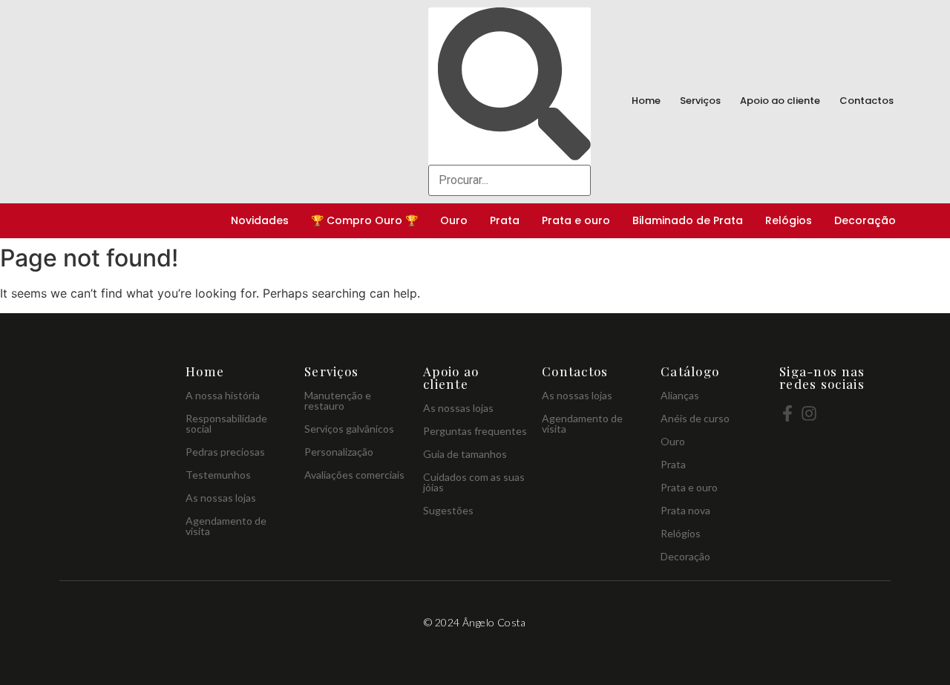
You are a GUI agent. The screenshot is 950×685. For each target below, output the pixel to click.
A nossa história (223, 395)
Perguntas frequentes (475, 431)
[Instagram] (809, 413)
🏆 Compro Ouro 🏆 (364, 220)
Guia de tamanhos (465, 454)
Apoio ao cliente (780, 101)
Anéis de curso (695, 418)
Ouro (454, 220)
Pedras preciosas (225, 451)
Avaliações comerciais (354, 474)
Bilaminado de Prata (687, 220)
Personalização (338, 451)
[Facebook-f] (787, 413)
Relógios (788, 220)
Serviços (700, 101)
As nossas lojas (221, 497)
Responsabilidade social (226, 423)
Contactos (866, 101)
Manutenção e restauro (337, 400)
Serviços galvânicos (349, 428)
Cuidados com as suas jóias (474, 482)
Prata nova (685, 510)
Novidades (260, 220)
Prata (505, 220)
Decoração (865, 220)
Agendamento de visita (226, 525)
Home (646, 101)
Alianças (680, 395)
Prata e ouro (576, 220)
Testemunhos (218, 474)
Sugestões (448, 510)
